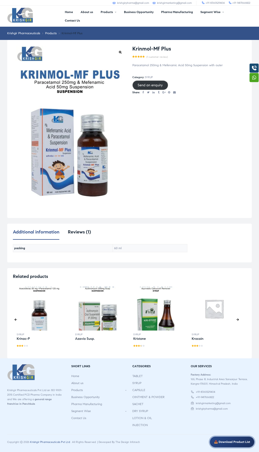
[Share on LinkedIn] (153, 92)
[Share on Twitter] (148, 92)
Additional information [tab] (36, 232)
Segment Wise (81, 411)
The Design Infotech (127, 442)
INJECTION (140, 425)
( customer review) (157, 56)
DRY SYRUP (140, 411)
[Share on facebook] (143, 92)
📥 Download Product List (232, 442)
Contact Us (78, 418)
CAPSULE (138, 390)
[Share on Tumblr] (159, 92)
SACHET (138, 404)
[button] (120, 52)
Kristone (139, 339)
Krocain (197, 339)
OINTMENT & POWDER (148, 397)
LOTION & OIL (142, 418)
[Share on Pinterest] (169, 92)
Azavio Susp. (85, 339)
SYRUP (149, 77)
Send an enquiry (150, 85)
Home (75, 376)
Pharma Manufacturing (86, 404)
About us (77, 383)
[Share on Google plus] (164, 92)
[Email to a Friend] (174, 92)
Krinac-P (23, 339)
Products (77, 390)
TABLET (137, 376)
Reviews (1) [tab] (79, 232)
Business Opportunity (85, 397)
